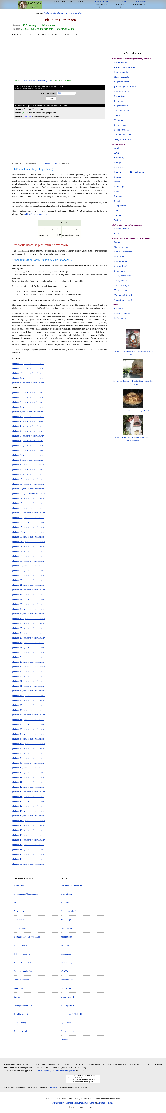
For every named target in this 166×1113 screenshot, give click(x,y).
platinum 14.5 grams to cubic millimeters (28, 522)
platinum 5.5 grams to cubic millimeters (28, 436)
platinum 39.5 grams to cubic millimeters (28, 763)
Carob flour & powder (124, 67)
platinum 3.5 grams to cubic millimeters (28, 416)
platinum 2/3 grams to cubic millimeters (28, 378)
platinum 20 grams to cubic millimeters (28, 575)
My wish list (66, 1022)
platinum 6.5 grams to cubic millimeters (28, 445)
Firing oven (65, 945)
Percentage (119, 186)
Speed (117, 201)
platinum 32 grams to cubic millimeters (28, 691)
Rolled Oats (119, 96)
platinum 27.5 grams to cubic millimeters (28, 647)
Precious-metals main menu (54, 13)
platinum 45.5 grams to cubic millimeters (28, 820)
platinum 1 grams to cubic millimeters (27, 392)
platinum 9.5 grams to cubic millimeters (28, 474)
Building (56, 1)
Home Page (19, 885)
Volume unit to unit (123, 295)
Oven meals (19, 920)
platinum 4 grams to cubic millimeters (27, 421)
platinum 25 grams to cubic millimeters (28, 623)
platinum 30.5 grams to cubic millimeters (28, 676)
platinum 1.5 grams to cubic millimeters (28, 397)
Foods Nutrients (121, 130)
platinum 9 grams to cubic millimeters (27, 469)
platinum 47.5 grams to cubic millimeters (28, 840)
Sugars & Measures (123, 271)
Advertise (101, 1103)
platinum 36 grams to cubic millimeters (28, 729)
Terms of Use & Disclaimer (77, 1103)
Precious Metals (121, 229)
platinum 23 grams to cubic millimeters (28, 604)
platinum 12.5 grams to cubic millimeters (28, 503)
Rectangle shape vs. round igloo (27, 937)
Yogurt (117, 115)
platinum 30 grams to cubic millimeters (28, 671)
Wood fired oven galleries (101, 4)
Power (117, 191)
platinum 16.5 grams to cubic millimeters (28, 542)
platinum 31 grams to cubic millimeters (28, 681)
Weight (117, 220)
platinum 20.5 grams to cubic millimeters (28, 580)
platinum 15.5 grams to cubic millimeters (28, 532)
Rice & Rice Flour (123, 91)
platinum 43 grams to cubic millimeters (28, 796)
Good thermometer (21, 1014)
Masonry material (122, 313)
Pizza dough (66, 920)
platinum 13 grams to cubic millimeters (28, 508)
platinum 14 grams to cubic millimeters (28, 517)
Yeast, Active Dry (122, 276)
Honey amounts (121, 77)
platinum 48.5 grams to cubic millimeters (28, 849)
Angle (117, 148)
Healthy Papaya (67, 988)
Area (116, 153)
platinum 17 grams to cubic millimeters (28, 546)
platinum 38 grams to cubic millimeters (28, 748)
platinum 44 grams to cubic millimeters (28, 806)
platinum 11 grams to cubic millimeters (28, 489)
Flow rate (118, 167)
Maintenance (66, 954)
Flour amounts (121, 72)
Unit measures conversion (71, 885)
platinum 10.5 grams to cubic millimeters (28, 484)
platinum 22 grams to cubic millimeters (28, 594)
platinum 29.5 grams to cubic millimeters (28, 667)
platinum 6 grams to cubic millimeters (27, 441)
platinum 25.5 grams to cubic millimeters (28, 628)
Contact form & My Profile (72, 1014)
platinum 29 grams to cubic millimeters (28, 662)
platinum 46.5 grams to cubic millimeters (28, 830)
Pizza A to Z (66, 902)
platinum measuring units (47, 163)
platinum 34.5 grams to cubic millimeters (28, 715)
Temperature (120, 120)
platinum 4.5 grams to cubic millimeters (28, 426)
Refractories (120, 318)
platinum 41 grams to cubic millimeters (28, 777)
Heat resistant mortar (22, 962)
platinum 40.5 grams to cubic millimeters (28, 772)
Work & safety (66, 962)
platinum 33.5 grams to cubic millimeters (28, 705)
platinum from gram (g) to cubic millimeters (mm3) (54, 1070)
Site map (64, 1040)
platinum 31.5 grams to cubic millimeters (28, 686)
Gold (116, 233)
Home (30, 5)
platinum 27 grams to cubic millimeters (28, 643)
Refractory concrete (22, 954)
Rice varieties (120, 261)
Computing (119, 158)
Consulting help (67, 1031)
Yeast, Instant (120, 290)
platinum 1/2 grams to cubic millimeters (28, 373)
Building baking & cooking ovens (120, 4)
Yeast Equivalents (122, 110)
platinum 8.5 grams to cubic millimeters (28, 465)
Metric (117, 182)
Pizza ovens (19, 902)
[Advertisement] (59, 56)
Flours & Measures (123, 252)
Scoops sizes (120, 125)
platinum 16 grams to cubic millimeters (28, 537)
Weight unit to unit (123, 300)
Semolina (118, 101)
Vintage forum (20, 928)
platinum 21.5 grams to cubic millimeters (28, 590)
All (85, 1)
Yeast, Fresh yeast (122, 285)
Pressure (118, 196)
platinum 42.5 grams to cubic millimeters (28, 792)
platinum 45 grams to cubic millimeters (28, 816)
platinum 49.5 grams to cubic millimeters (28, 859)
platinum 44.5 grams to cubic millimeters (28, 811)
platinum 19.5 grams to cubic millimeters (28, 570)
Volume (117, 215)
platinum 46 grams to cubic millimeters (28, 825)
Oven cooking (66, 928)
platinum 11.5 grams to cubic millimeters (28, 493)
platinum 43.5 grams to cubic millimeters (28, 801)
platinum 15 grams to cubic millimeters (28, 527)
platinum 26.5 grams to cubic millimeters (28, 638)
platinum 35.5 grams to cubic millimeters (28, 724)
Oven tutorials (66, 894)
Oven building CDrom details (26, 894)
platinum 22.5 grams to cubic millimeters (28, 599)
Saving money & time (23, 1005)
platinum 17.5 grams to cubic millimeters (28, 551)
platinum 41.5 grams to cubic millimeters (28, 782)
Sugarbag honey (121, 82)
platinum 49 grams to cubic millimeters (28, 854)
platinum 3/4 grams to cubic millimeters (28, 383)
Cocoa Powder (121, 247)
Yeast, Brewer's (121, 280)
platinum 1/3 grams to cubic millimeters (28, 368)
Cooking (64, 1)
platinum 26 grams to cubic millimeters (28, 633)
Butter (117, 242)
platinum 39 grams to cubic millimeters (28, 758)
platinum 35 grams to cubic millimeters (28, 719)
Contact (92, 1103)
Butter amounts (121, 62)
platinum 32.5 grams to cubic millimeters (28, 695)
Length (117, 177)
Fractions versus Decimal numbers (130, 172)
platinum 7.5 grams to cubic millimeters (28, 455)
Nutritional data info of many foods (139, 4)
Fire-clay (17, 997)
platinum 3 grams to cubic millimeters (27, 412)
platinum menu (71, 13)
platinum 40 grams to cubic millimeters (28, 768)
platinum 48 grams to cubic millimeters (28, 845)
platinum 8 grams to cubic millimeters (27, 460)
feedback (53, 1087)
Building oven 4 (67, 1005)
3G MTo (64, 971)
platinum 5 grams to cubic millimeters (27, 431)
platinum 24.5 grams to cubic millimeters (28, 618)
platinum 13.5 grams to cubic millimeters (28, 513)
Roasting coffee (67, 937)
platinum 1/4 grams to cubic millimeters (28, 363)
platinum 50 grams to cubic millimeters (28, 864)
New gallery (19, 911)
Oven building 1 (20, 1022)
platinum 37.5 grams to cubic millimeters (28, 744)
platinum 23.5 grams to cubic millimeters (28, 609)
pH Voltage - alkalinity (125, 86)
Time (116, 210)
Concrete (118, 308)
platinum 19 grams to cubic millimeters (28, 566)
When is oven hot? (68, 911)
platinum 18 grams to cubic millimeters (28, 556)
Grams (80, 13)
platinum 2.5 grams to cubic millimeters (28, 407)
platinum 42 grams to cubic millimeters (28, 787)
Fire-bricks (18, 988)
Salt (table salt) (121, 266)
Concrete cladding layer (23, 971)
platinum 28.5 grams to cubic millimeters (28, 657)
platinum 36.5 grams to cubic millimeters (28, 734)
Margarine (119, 256)
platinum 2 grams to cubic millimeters (27, 402)
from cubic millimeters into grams (37, 80)
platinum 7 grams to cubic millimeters (27, 450)
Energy (117, 162)
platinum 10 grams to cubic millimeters (28, 479)
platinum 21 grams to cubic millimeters (28, 585)
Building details (20, 945)
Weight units (120, 139)
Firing (70, 1)
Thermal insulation (21, 980)
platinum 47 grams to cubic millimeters (28, 835)
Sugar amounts (121, 106)
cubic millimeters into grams (35, 214)
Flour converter (78, 1)
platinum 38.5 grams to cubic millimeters (28, 753)
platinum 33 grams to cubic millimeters (28, 700)
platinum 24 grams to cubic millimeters (28, 614)
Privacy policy (58, 1103)
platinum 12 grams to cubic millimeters (28, 498)
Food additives (67, 980)
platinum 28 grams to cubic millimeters (28, 652)
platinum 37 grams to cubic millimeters (28, 739)
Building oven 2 (20, 1031)
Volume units (120, 135)
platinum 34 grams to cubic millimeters (28, 710)
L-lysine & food (67, 997)
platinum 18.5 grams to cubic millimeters (28, 561)
